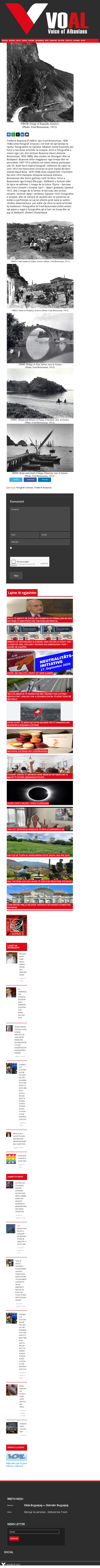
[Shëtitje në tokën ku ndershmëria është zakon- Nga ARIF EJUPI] (40, 844)
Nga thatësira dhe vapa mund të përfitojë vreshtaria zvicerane (39, 881)
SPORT (83, 40)
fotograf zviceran (24, 487)
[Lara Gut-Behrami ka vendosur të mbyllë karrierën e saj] (40, 818)
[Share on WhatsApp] (13, 134)
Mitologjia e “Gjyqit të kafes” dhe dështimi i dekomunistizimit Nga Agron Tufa (19, 1139)
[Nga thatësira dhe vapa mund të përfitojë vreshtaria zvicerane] (40, 871)
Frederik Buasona (43, 487)
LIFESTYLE (68, 40)
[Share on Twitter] (18, 134)
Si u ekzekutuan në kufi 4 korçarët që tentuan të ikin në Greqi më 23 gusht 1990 (21, 1235)
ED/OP (18, 40)
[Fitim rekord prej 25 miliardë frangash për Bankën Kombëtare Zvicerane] (40, 897)
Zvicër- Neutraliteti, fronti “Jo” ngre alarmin (30, 673)
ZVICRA (24, 40)
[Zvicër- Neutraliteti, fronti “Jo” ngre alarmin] (40, 662)
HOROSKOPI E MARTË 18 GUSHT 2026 (22, 1158)
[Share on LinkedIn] (22, 134)
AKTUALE (12, 40)
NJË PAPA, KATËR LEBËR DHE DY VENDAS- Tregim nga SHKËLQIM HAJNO (22, 964)
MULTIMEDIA (39, 40)
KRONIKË (77, 40)
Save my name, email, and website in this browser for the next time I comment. (36, 551)
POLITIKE (31, 40)
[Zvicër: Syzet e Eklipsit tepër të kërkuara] (40, 792)
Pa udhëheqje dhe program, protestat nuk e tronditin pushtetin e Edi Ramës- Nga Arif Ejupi (22, 1004)
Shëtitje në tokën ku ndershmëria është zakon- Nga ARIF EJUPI (38, 855)
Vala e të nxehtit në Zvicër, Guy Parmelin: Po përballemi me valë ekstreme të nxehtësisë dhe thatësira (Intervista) (39, 619)
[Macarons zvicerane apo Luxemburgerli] (40, 740)
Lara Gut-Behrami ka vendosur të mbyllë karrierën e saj (35, 829)
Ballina (5, 40)
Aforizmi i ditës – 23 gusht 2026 (23, 1428)
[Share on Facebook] (9, 134)
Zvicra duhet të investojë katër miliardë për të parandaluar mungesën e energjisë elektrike (38, 723)
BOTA (47, 40)
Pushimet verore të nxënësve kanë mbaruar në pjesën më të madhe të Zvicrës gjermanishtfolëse (37, 775)
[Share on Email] (27, 134)
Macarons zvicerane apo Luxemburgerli (27, 751)
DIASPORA (53, 40)
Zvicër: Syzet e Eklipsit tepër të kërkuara (28, 803)
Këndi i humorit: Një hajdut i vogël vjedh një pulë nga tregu (22, 1396)
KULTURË (61, 40)
